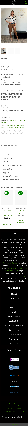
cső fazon (23, 125)
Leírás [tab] (3, 142)
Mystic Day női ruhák (19, 120)
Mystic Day (14, 312)
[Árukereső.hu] (14, 367)
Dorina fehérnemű (14, 334)
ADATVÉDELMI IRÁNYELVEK (14, 409)
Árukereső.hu (14, 381)
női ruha (16, 127)
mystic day (4, 127)
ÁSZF (19, 406)
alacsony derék (14, 125)
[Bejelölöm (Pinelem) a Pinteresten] (17, 132)
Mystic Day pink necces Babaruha (21, 212)
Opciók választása (7, 223)
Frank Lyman (14, 339)
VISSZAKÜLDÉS (11, 406)
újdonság (22, 127)
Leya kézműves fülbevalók (14, 325)
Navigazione (14, 298)
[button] (2, 2)
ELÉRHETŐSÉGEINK (9, 411)
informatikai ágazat (10, 263)
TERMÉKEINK (18, 403)
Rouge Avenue (14, 316)
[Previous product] (6, 106)
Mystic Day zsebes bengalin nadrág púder (7, 212)
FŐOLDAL (8, 403)
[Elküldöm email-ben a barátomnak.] (14, 132)
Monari (14, 294)
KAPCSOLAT (21, 411)
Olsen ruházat (14, 343)
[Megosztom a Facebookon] (6, 132)
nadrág (3, 122)
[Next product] (2, 106)
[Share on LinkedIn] (21, 132)
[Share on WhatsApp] (3, 132)
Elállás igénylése (14, 424)
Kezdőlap (5, 91)
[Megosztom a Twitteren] (10, 132)
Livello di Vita (14, 321)
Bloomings (14, 307)
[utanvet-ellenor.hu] (14, 360)
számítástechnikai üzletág (14, 276)
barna (20, 91)
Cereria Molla (14, 330)
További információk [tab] (9, 145)
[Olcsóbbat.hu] (14, 385)
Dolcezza (14, 303)
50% (8, 125)
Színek (13, 91)
